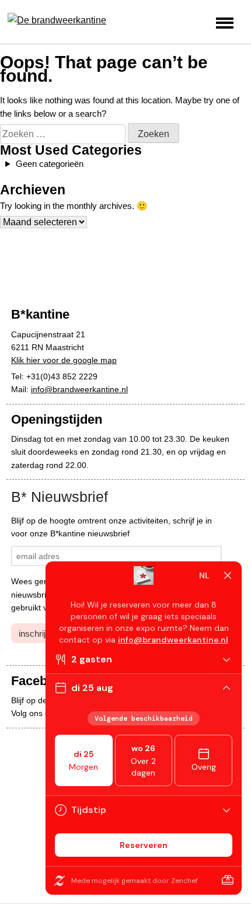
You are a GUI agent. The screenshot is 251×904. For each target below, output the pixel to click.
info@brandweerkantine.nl (79, 389)
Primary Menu (224, 23)
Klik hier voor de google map (64, 360)
